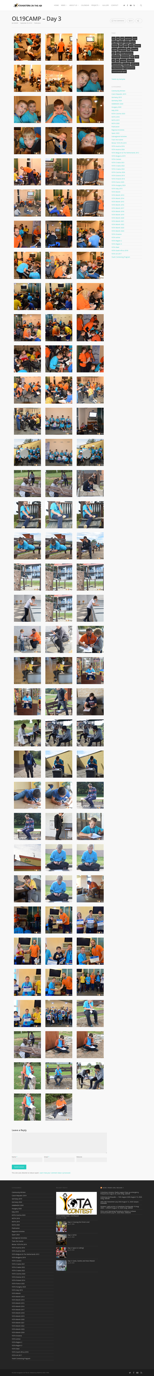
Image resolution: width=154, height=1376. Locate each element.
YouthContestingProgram (119, 71)
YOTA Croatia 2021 (118, 162)
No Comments (119, 21)
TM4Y (132, 57)
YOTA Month (135, 64)
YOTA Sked (115, 247)
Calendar (85, 5)
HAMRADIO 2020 (117, 104)
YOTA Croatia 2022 (118, 166)
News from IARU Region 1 (113, 1188)
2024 (122, 38)
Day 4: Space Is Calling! (76, 1248)
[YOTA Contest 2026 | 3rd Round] (76, 1203)
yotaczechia (130, 60)
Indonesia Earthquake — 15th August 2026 (115, 1197)
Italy (129, 49)
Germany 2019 (117, 97)
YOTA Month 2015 (118, 202)
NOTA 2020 (115, 123)
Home (56, 5)
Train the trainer (117, 140)
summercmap (125, 57)
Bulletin (121, 42)
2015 (113, 38)
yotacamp (123, 60)
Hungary (114, 49)
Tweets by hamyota (118, 79)
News (63, 5)
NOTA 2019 (115, 120)
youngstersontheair (129, 68)
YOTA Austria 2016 (118, 146)
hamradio (137, 45)
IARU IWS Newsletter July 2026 (111, 1202)
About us (73, 5)
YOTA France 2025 (118, 182)
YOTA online (116, 237)
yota (117, 60)
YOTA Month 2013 (118, 195)
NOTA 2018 (115, 117)
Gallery (105, 5)
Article (135, 38)
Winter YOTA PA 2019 (119, 143)
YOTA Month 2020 (118, 218)
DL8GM (16, 23)
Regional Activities (118, 130)
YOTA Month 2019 (118, 215)
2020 (118, 38)
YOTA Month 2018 (118, 211)
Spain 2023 (115, 133)
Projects (94, 5)
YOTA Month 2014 (118, 198)
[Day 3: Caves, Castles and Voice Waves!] (61, 1265)
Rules (117, 53)
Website (79, 1157)
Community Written (118, 91)
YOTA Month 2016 (118, 205)
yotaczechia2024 (116, 64)
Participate (134, 49)
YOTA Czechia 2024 (118, 172)
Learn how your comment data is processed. (55, 1173)
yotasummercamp (117, 68)
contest (127, 42)
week (136, 57)
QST (113, 53)
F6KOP (126, 45)
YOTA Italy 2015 (117, 189)
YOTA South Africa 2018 (120, 250)
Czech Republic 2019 (119, 94)
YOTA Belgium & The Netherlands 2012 (125, 153)
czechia (133, 42)
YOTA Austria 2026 (118, 149)
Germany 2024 (117, 101)
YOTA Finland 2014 (118, 179)
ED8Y (121, 45)
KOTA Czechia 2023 (118, 114)
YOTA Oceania (117, 234)
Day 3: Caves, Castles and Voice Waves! (81, 1261)
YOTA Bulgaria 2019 (118, 156)
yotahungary (126, 64)
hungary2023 (122, 49)
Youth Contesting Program (121, 257)
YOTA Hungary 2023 (119, 185)
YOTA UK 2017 (117, 254)
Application (128, 38)
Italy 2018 (115, 110)
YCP (113, 60)
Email (46, 1157)
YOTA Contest (116, 159)
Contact (114, 5)
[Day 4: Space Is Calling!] (61, 1252)
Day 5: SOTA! (72, 1235)
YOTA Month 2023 (118, 228)
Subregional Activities (127, 53)
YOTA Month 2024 (118, 231)
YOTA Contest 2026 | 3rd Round (67, 1216)
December (115, 45)
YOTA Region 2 (117, 241)
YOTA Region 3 (117, 244)
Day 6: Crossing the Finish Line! (79, 1222)
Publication (37, 23)
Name (14, 1157)
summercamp (116, 57)
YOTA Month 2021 (118, 221)
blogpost (114, 42)
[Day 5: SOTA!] (61, 1239)
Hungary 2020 (116, 107)
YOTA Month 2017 (118, 208)
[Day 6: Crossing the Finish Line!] (61, 1226)
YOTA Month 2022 (118, 224)
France (131, 45)
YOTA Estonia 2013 (118, 176)
